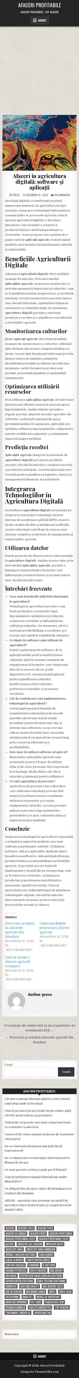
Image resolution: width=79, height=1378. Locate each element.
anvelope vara (14, 1249)
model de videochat (48, 1297)
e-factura (49, 1265)
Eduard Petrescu (16, 1270)
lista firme (12, 1297)
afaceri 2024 (45, 1228)
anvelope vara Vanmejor (41, 1249)
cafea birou (46, 1255)
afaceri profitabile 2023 (20, 1239)
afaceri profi (38, 1233)
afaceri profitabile (61, 1233)
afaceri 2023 (26, 1228)
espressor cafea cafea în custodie (41, 1276)
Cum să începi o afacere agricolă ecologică (17, 961)
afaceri (10, 1228)
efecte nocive (38, 1270)
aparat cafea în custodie (20, 1255)
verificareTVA (42, 1313)
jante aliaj (65, 1292)
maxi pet (28, 1297)
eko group (56, 1270)
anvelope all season (30, 1244)
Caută (9, 1064)
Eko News (11, 1276)
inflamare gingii (35, 1292)
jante (52, 1292)
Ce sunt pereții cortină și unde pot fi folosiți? (36, 1169)
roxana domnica (15, 1307)
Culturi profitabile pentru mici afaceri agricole (54, 928)
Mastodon (12, 1334)
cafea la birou (14, 1260)
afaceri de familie (16, 1233)
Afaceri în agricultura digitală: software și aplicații (39, 181)
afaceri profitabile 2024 (53, 1239)
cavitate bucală (15, 1265)
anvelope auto (54, 1244)
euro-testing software (51, 1281)
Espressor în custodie (19, 1281)
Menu (42, 20)
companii (34, 1265)
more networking (16, 1302)
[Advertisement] (39, 68)
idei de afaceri (14, 1292)
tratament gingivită (18, 1313)
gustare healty (29, 1286)
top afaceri (62, 1307)
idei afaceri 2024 (53, 1286)
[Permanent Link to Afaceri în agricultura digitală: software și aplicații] (39, 143)
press (16, 195)
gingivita (11, 1286)
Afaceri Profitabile (39, 5)
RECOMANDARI (62, 195)
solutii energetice (40, 1307)
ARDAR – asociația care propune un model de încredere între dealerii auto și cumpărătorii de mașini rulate (38, 1205)
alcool (10, 1244)
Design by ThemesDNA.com (39, 1371)
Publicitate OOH (54, 1302)
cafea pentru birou (38, 1260)
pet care (36, 1302)
